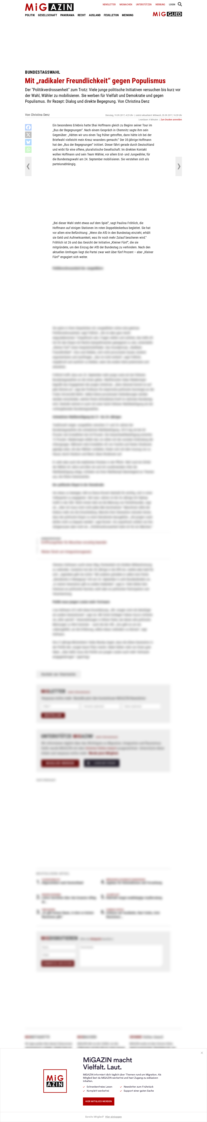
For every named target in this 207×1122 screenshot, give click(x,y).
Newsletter (109, 4)
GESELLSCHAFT (47, 15)
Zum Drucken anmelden (171, 119)
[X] (28, 135)
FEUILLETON (111, 15)
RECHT (82, 15)
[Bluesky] (28, 142)
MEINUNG (127, 15)
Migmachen (126, 4)
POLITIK (30, 15)
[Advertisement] (103, 43)
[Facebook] (28, 127)
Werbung (160, 4)
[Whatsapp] (28, 149)
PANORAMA (67, 15)
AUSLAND (95, 15)
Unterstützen (144, 4)
